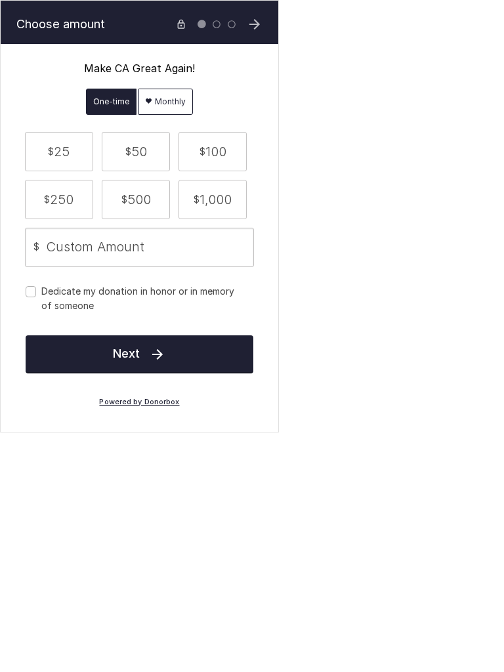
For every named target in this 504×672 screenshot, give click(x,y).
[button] (59, 152)
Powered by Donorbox (139, 402)
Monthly (169, 101)
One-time (111, 101)
